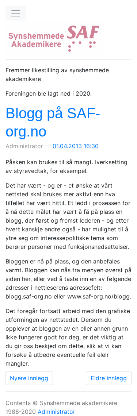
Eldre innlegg (109, 378)
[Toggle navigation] (15, 13)
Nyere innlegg (29, 378)
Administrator (56, 411)
